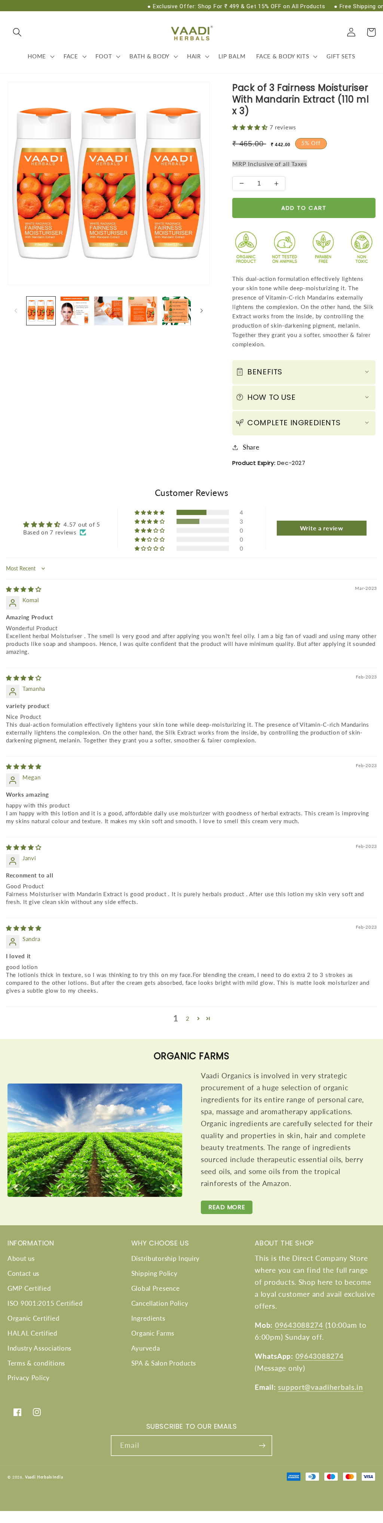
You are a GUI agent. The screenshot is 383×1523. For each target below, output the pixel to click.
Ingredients (148, 1318)
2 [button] (188, 1018)
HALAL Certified (32, 1333)
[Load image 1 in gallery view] (41, 311)
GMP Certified (29, 1288)
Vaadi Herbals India (44, 1477)
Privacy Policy (28, 1378)
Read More (226, 1207)
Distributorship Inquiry (165, 1258)
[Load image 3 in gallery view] (108, 311)
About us (21, 1258)
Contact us (23, 1273)
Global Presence (155, 1288)
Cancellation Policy (160, 1303)
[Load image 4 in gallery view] (142, 311)
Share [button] (251, 447)
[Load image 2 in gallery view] (75, 311)
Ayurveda (145, 1348)
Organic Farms (152, 1333)
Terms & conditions (36, 1363)
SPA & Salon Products (163, 1363)
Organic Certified (33, 1318)
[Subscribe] (262, 1445)
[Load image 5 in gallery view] (177, 311)
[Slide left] (15, 311)
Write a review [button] (321, 527)
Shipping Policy (154, 1273)
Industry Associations (39, 1348)
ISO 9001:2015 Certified (45, 1303)
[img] (24, 589)
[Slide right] (201, 311)
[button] (17, 32)
